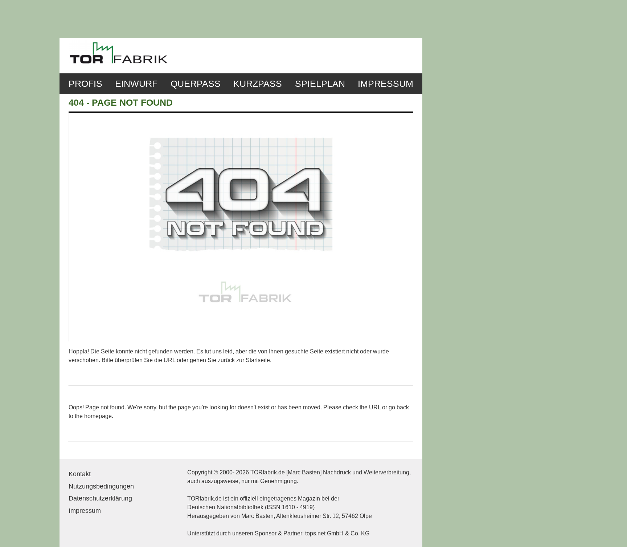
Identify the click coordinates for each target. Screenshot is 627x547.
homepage (98, 416)
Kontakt (80, 474)
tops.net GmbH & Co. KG (337, 533)
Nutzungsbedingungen (101, 486)
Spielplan (320, 84)
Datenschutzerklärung (100, 498)
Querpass (196, 84)
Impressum (385, 84)
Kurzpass (257, 84)
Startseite (258, 360)
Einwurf (136, 84)
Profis (85, 84)
